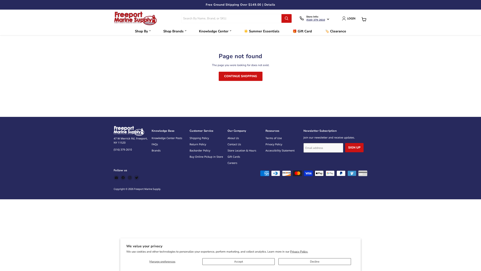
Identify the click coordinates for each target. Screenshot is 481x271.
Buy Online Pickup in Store (206, 156)
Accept (238, 261)
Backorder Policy (200, 150)
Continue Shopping (240, 76)
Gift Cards (234, 156)
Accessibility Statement (280, 150)
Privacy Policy (273, 144)
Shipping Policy (199, 138)
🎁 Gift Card (302, 31)
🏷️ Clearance (335, 31)
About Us (233, 138)
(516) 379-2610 (315, 20)
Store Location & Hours (242, 150)
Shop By (141, 31)
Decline (314, 261)
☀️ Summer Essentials (261, 31)
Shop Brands (173, 31)
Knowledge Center (213, 31)
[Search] (286, 18)
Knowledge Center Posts (167, 138)
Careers (232, 163)
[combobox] (231, 18)
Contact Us (234, 144)
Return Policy (198, 144)
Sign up (354, 147)
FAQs (155, 144)
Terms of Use (273, 138)
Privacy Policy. (299, 251)
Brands (156, 150)
